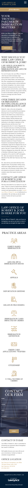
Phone (3, 404)
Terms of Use (8, 484)
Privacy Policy (15, 484)
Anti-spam (20, 484)
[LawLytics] (14, 480)
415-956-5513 (14, 9)
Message (4, 416)
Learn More (7, 48)
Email (3, 410)
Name (3, 398)
